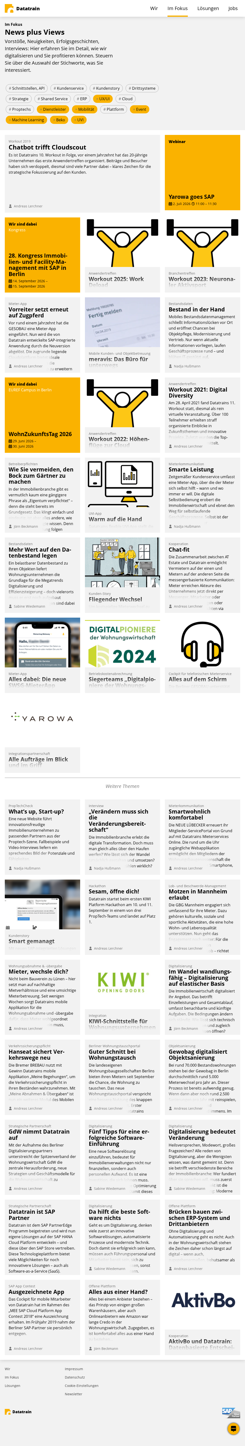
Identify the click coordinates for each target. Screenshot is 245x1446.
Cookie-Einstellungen (82, 1385)
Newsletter (73, 1394)
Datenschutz (75, 1377)
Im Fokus (12, 1377)
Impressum (74, 1369)
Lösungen (12, 1385)
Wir (7, 1369)
